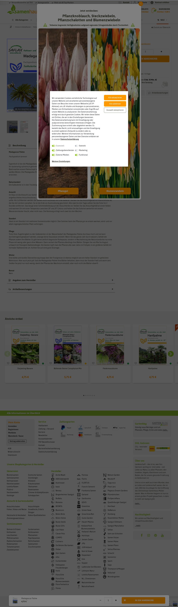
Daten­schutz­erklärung (69, 139)
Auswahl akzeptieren (115, 110)
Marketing (83, 150)
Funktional (83, 155)
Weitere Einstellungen (61, 161)
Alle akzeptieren (115, 97)
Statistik (82, 146)
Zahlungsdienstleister (65, 150)
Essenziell (60, 146)
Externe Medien (62, 155)
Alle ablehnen (115, 104)
